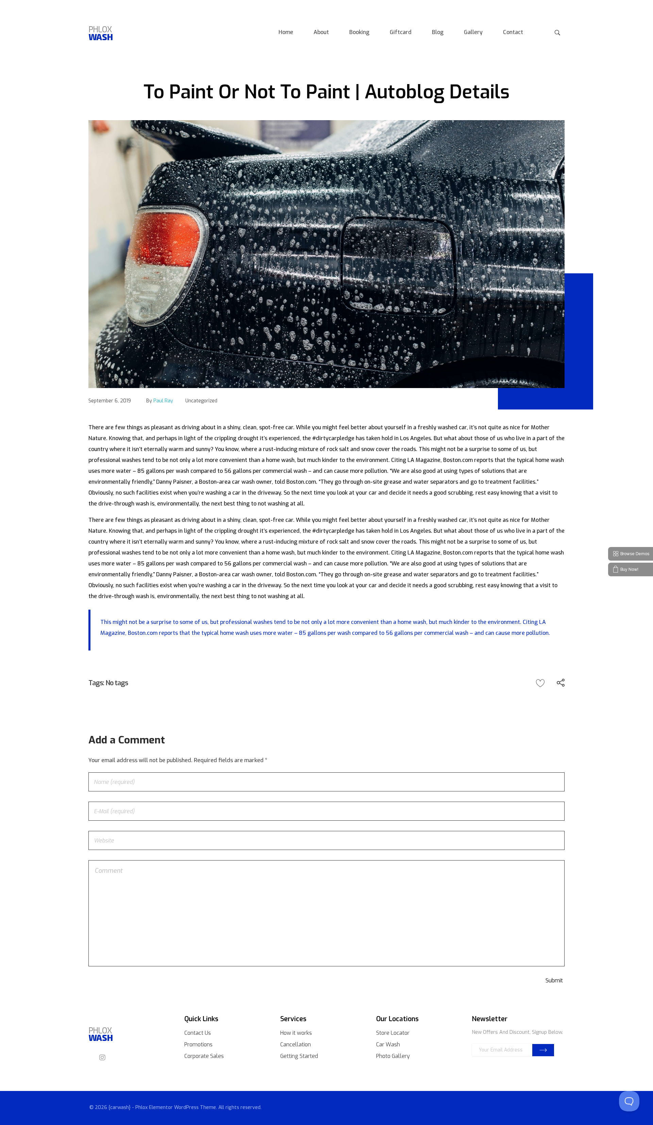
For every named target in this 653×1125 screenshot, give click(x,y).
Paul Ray (163, 401)
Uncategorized (201, 401)
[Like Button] (540, 683)
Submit (543, 1050)
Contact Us (197, 1032)
